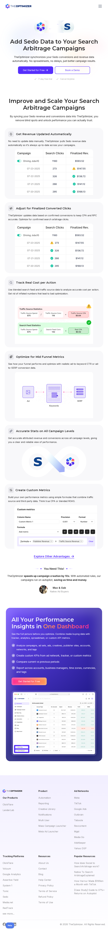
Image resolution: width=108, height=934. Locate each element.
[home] (19, 6)
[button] (99, 6)
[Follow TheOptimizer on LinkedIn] (14, 924)
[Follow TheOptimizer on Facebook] (4, 924)
